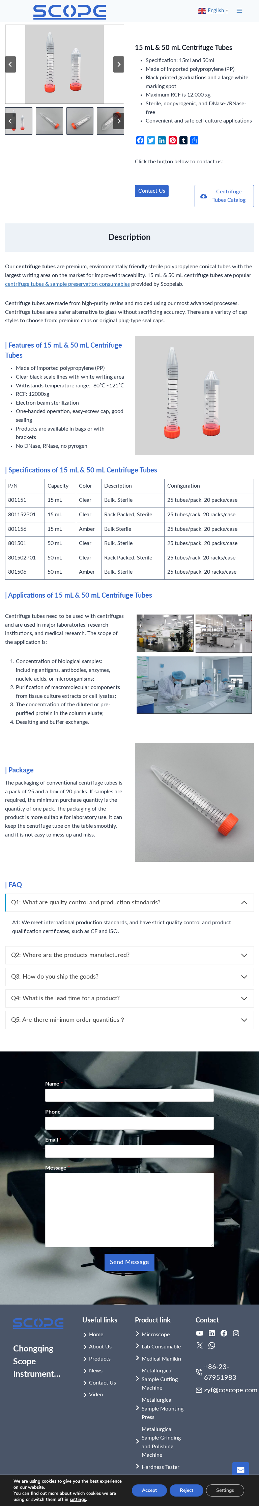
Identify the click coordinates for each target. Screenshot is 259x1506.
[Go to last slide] (10, 64)
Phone (53, 1112)
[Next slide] (118, 64)
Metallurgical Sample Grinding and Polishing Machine (161, 1442)
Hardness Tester (160, 1467)
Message (57, 1168)
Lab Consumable (161, 1346)
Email (53, 1140)
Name (54, 1084)
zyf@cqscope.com (230, 1390)
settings (78, 1500)
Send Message (129, 1262)
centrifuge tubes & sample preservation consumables (67, 284)
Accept (149, 1490)
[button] (18, 121)
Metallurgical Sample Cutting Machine (160, 1379)
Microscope (156, 1334)
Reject (186, 1490)
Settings (225, 1490)
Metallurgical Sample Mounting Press (162, 1408)
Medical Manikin (161, 1359)
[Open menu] (239, 11)
